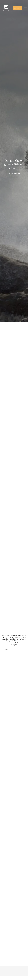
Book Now (17, 8)
